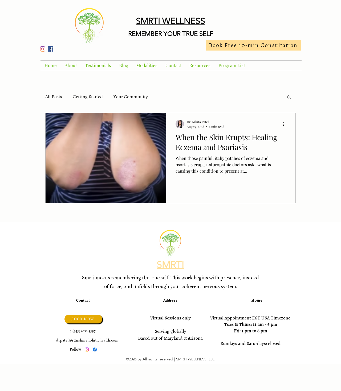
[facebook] (50, 49)
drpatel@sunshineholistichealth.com (87, 340)
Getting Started (88, 96)
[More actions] (285, 124)
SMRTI (170, 264)
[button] (288, 97)
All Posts (53, 96)
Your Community (130, 96)
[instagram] (42, 49)
